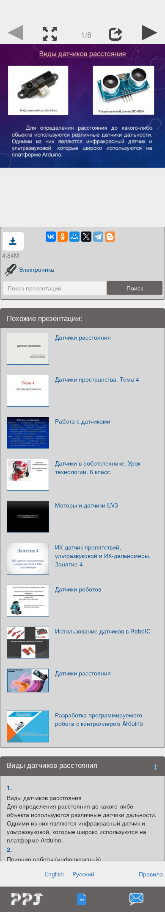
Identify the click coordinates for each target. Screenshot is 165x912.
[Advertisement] (82, 10)
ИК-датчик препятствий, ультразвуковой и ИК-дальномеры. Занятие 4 (103, 555)
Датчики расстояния (83, 337)
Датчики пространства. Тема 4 (97, 379)
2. (9, 849)
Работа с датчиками (82, 421)
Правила (151, 874)
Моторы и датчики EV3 (86, 505)
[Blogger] (110, 236)
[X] (86, 236)
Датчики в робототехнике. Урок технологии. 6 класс (97, 467)
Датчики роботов (78, 589)
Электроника (36, 269)
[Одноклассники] (63, 236)
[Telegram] (98, 236)
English (54, 874)
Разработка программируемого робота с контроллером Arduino (99, 719)
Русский (83, 874)
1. (9, 787)
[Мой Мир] (74, 236)
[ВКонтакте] (51, 236)
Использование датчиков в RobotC (103, 631)
